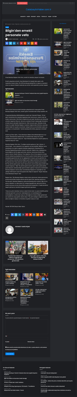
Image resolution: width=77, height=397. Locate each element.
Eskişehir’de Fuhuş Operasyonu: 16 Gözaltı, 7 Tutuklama (26, 283)
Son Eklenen (63, 23)
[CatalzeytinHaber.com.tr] (38, 9)
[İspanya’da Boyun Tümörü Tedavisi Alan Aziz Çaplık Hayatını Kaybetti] (9, 95)
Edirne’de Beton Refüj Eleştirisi (67, 229)
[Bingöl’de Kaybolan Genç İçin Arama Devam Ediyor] (58, 178)
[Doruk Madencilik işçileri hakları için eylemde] (58, 135)
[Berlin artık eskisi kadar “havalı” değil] (58, 158)
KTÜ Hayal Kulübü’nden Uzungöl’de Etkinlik (67, 202)
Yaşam (49, 16)
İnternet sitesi (31, 341)
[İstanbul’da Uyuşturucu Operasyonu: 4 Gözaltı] (58, 212)
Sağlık (38, 16)
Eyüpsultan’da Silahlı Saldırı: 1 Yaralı (41, 282)
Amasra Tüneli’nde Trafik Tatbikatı (36, 3)
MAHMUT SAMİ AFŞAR (13, 39)
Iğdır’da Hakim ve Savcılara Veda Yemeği (26, 100)
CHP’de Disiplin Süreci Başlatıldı (67, 221)
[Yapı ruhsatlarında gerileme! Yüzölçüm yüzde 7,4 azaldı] (58, 122)
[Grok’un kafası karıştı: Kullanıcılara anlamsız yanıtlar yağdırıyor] (58, 145)
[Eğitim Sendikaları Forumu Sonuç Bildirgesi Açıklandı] (58, 167)
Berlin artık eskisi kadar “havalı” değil (67, 158)
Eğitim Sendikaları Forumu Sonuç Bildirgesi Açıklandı (67, 168)
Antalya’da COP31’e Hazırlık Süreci (10, 298)
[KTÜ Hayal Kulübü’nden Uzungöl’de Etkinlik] (58, 201)
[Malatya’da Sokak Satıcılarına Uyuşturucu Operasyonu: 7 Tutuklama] (26, 292)
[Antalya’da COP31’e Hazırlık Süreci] (11, 292)
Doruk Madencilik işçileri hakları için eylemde (67, 135)
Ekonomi (33, 16)
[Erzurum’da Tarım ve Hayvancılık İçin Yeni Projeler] (58, 104)
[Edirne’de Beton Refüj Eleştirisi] (58, 230)
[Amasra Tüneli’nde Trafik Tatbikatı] (11, 276)
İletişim (54, 16)
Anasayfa (23, 16)
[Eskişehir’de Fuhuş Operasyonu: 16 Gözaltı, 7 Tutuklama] (26, 276)
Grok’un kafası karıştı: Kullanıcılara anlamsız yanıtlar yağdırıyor (68, 147)
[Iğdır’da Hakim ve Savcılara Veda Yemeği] (9, 102)
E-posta (7, 341)
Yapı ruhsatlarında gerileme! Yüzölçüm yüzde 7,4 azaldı (67, 123)
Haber (28, 16)
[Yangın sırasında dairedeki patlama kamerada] (58, 190)
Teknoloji (44, 16)
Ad (6, 336)
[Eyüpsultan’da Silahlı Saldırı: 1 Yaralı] (41, 276)
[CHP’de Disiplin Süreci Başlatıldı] (58, 222)
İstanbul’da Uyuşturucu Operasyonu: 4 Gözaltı (67, 212)
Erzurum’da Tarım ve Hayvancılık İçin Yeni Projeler (67, 106)
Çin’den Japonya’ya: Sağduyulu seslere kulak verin (41, 291)
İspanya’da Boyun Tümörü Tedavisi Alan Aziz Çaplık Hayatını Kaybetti (67, 33)
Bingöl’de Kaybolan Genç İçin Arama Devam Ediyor (67, 179)
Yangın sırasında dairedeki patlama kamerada (66, 191)
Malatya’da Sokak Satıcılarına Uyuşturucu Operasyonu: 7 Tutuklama (25, 300)
